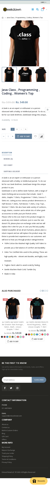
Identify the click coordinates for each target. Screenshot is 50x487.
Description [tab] (7, 152)
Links (43, 2)
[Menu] (33, 9)
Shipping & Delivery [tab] (12, 171)
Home (3, 17)
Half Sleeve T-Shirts (17, 322)
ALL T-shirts (6, 322)
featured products (41, 322)
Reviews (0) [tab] (8, 159)
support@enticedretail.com (12, 416)
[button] (41, 290)
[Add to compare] (41, 136)
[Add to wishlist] (35, 136)
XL (25, 129)
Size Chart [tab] (8, 165)
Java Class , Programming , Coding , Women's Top (21, 91)
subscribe (39, 380)
